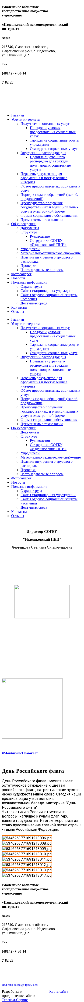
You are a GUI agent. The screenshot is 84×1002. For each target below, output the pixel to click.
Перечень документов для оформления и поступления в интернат (44, 178)
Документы (30, 228)
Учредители (30, 249)
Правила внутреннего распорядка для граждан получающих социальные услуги (50, 163)
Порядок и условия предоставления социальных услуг (53, 132)
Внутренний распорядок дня (43, 153)
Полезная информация (29, 282)
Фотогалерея (21, 274)
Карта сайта (58, 991)
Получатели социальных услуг (45, 124)
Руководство (40, 236)
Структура (29, 232)
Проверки (28, 266)
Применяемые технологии (42, 220)
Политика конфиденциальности (20, 984)
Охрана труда (31, 286)
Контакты (19, 307)
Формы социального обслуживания (49, 215)
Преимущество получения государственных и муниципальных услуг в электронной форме (49, 207)
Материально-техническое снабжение (51, 253)
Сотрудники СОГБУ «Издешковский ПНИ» (48, 243)
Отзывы (17, 312)
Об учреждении (23, 224)
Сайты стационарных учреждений (48, 291)
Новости (18, 278)
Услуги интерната (25, 119)
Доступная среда (34, 303)
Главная (17, 115)
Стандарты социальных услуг (53, 149)
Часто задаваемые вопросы (42, 270)
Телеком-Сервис (15, 1000)
